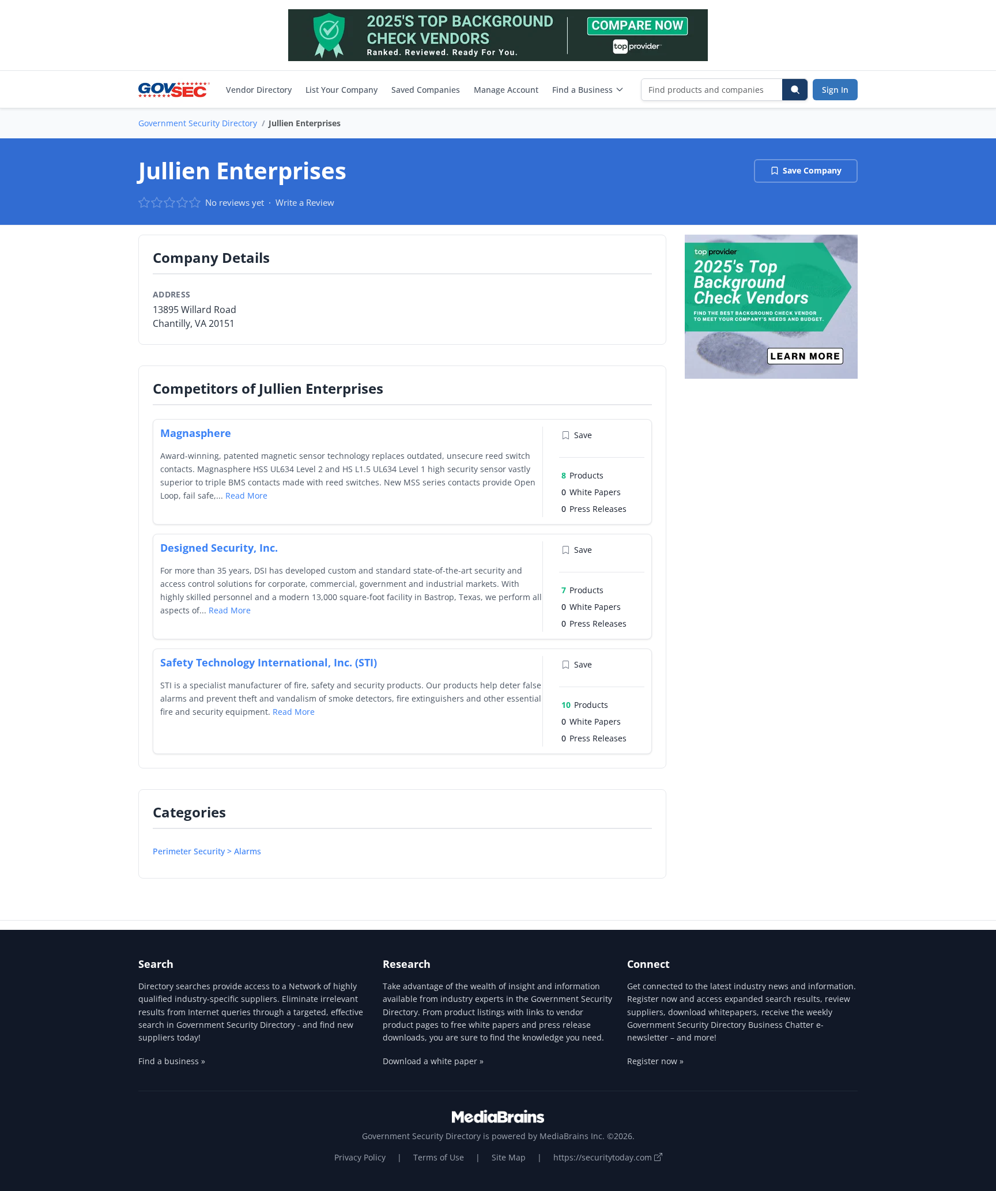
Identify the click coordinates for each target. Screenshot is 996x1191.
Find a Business (582, 89)
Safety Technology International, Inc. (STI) (268, 662)
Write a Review (305, 202)
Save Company (812, 170)
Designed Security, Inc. (219, 548)
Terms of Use (438, 1157)
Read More (246, 495)
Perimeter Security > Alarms (207, 851)
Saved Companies (425, 89)
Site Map (509, 1157)
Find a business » (171, 1061)
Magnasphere (195, 433)
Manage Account (506, 89)
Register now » (655, 1061)
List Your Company (341, 89)
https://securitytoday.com (603, 1157)
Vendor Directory (259, 89)
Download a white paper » (433, 1061)
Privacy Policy (360, 1157)
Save (583, 434)
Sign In (835, 89)
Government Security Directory (197, 123)
